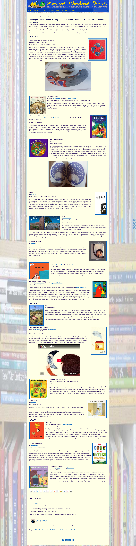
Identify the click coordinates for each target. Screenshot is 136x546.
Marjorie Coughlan (41, 520)
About (62, 543)
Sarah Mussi (34, 445)
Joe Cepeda (70, 468)
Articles (41, 543)
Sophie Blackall (67, 424)
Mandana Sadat (52, 329)
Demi (52, 141)
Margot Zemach (72, 98)
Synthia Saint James (56, 283)
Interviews (36, 543)
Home (31, 543)
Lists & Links (56, 543)
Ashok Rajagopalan (76, 264)
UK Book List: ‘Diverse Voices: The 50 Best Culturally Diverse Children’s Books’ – (54, 529)
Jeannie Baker (67, 218)
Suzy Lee (33, 194)
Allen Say (33, 243)
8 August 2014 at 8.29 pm (42, 521)
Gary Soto (57, 468)
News (50, 543)
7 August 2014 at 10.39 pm (41, 505)
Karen (36, 503)
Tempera (99, 543)
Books (46, 543)
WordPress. (104, 543)
